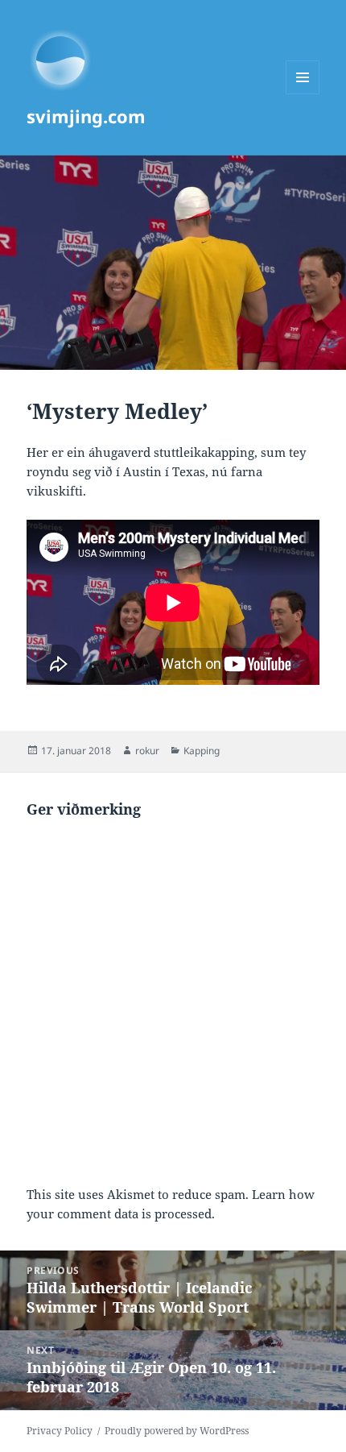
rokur (147, 750)
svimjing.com (86, 116)
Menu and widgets (302, 93)
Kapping (201, 750)
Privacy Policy (60, 1430)
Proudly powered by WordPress (177, 1430)
